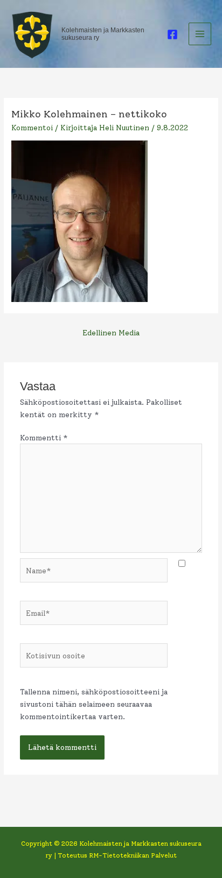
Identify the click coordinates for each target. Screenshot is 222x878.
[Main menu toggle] (200, 34)
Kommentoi (32, 127)
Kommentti (44, 437)
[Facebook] (172, 34)
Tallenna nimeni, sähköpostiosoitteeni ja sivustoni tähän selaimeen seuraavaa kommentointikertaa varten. (94, 703)
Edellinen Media (111, 332)
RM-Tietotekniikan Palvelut (133, 855)
